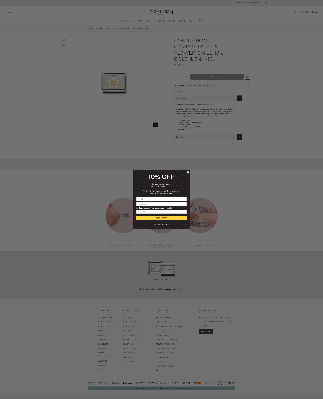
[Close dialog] (187, 172)
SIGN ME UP (161, 218)
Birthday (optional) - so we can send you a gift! (154, 208)
